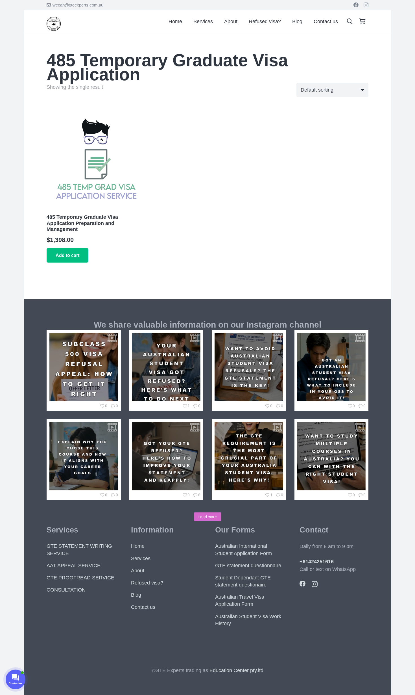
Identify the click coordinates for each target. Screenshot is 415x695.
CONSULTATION (66, 590)
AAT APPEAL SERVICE (74, 565)
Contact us (143, 607)
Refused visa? (147, 583)
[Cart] (362, 21)
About (137, 570)
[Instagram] (366, 5)
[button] (350, 21)
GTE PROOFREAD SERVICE (80, 578)
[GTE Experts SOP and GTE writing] (54, 29)
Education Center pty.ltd (236, 670)
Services (140, 558)
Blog (136, 595)
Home (138, 546)
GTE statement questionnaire (248, 565)
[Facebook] (356, 4)
